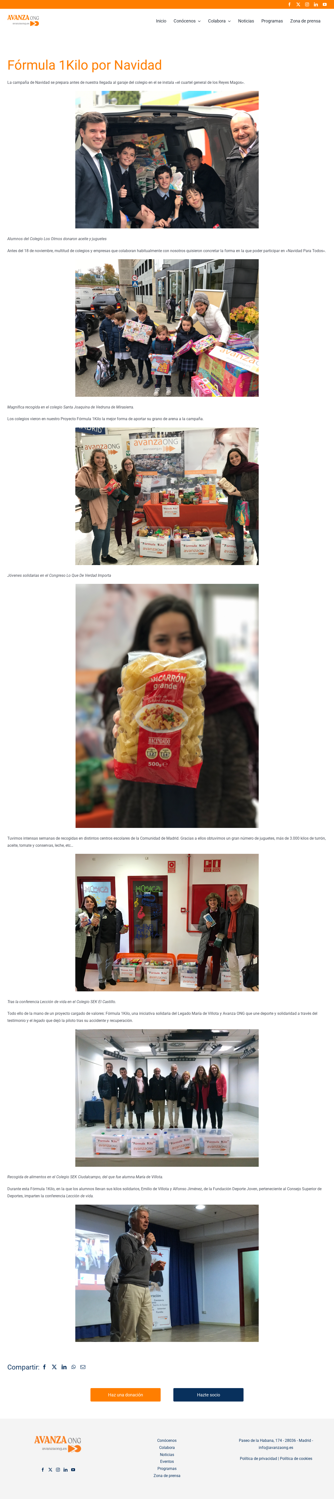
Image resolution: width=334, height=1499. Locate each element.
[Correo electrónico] (83, 1367)
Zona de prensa (167, 1475)
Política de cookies (296, 1458)
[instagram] (307, 4)
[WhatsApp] (73, 1367)
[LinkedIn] (64, 1367)
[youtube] (325, 4)
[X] (54, 1367)
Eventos (167, 1461)
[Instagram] (58, 1470)
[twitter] (298, 4)
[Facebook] (44, 1367)
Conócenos (167, 1440)
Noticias (167, 1454)
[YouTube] (73, 1470)
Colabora (167, 1447)
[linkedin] (316, 4)
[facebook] (289, 4)
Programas (167, 1468)
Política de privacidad (258, 1458)
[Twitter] (50, 1470)
